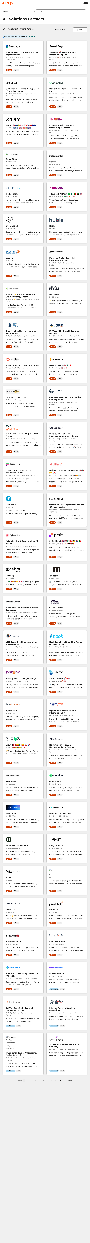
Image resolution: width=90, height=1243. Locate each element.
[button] (26, 36)
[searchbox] (60, 11)
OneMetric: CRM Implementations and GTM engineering (66, 505)
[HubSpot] (8, 3)
